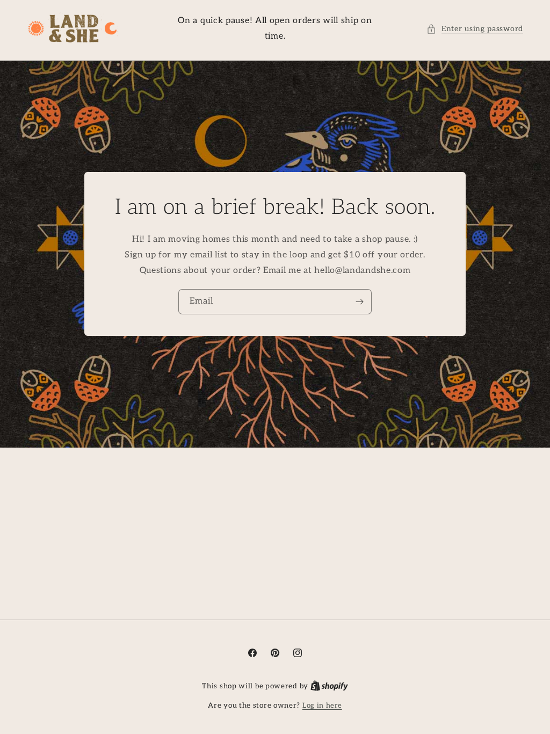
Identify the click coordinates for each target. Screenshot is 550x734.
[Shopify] (329, 686)
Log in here (322, 705)
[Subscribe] (359, 302)
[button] (474, 28)
